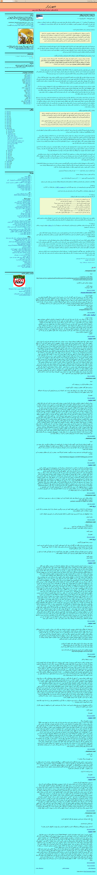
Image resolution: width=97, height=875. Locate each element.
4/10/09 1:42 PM (91, 621)
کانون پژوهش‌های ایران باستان (23, 206)
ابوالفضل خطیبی (90, 315)
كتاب (29, 98)
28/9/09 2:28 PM (91, 462)
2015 (8, 119)
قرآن (29, 196)
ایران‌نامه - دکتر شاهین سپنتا (24, 244)
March (9, 157)
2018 (8, 115)
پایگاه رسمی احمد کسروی (24, 217)
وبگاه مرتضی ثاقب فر (25, 214)
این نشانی (43, 24)
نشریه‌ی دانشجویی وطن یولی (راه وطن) (21, 252)
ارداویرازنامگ (10, 149)
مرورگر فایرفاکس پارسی (24, 295)
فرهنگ (28, 96)
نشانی (89, 191)
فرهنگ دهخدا (21, 25)
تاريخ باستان (27, 79)
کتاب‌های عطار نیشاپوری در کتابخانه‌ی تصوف (20, 230)
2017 (8, 116)
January (10, 160)
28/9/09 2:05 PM (91, 398)
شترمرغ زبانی (27, 290)
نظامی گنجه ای (27, 101)
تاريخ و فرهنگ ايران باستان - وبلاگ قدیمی (21, 250)
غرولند (29, 94)
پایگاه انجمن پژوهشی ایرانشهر (23, 242)
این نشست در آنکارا (60, 187)
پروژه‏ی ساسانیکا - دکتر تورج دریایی (22, 202)
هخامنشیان (28, 102)
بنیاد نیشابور (27, 212)
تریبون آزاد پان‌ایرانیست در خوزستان (22, 255)
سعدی (29, 92)
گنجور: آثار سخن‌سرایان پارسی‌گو (23, 225)
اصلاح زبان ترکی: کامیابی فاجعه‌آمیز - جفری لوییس (19, 222)
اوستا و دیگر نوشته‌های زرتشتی (23, 193)
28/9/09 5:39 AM (91, 312)
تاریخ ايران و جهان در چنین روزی (23, 208)
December (10, 129)
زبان (29, 89)
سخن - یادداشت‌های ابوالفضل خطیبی (22, 239)
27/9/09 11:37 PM (91, 290)
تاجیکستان (28, 78)
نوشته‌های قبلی (91, 868)
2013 (8, 122)
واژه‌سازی (28, 103)
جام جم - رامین (26, 256)
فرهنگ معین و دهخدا (25, 177)
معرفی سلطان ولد (11, 147)
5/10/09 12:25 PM (91, 777)
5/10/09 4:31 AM (91, 749)
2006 (8, 164)
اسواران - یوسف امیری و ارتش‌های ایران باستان (19, 241)
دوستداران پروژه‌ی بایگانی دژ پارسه (14, 142)
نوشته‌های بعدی (39, 868)
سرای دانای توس (26, 261)
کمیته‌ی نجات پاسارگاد (25, 213)
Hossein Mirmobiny (87, 292)
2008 (8, 161)
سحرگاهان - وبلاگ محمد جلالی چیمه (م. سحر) (20, 257)
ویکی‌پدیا (31, 25)
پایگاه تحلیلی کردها (26, 267)
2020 (8, 112)
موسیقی (28, 100)
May (9, 154)
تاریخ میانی (28, 81)
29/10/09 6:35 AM (91, 862)
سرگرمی (28, 91)
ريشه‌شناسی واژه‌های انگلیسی (23, 185)
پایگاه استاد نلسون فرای (12, 143)
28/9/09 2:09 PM (91, 436)
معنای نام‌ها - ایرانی (26, 189)
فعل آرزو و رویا (10, 145)
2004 (8, 167)
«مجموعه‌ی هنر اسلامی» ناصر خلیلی (15, 138)
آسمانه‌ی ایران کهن (26, 247)
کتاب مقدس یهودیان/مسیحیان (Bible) (22, 194)
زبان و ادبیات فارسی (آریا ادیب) (23, 259)
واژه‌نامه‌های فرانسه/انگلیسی (23, 187)
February (10, 158)
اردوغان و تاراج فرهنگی (87, 15)
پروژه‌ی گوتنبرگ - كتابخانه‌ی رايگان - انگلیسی (20, 231)
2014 (8, 120)
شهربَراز (51, 6)
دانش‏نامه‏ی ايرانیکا (26, 200)
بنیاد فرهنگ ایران (26, 210)
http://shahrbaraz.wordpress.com (24, 49)
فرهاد (94, 506)
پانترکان (89, 262)
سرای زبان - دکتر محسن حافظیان (22, 240)
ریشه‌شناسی (27, 87)
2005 (8, 166)
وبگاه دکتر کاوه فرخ (26, 204)
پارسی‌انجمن (27, 292)
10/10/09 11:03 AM (90, 810)
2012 (8, 123)
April (9, 156)
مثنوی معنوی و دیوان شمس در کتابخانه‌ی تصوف (19, 229)
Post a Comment (91, 865)
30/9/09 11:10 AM (91, 493)
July (9, 151)
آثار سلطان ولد (10, 146)
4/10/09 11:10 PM (91, 715)
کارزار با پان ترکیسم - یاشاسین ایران (22, 251)
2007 (8, 163)
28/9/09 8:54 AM (91, 336)
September (10, 134)
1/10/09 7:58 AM (91, 504)
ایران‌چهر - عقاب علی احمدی (24, 265)
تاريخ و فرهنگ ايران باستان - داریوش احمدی (20, 248)
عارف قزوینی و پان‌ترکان (12, 139)
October (10, 132)
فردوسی (28, 95)
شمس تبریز (27, 253)
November (10, 131)
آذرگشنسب (27, 209)
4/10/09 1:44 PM (91, 654)
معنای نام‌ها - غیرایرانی (25, 188)
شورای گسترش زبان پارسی (24, 178)
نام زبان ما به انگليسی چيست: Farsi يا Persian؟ (19, 289)
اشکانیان (28, 75)
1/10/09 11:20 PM (91, 537)
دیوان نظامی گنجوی (11, 135)
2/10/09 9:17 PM (91, 560)
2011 (8, 125)
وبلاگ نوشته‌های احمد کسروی (23, 215)
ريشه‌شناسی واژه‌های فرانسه (23, 186)
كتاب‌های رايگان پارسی (25, 232)
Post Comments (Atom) (89, 871)
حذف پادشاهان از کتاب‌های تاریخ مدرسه (15, 140)
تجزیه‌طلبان (85, 262)
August (9, 150)
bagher (90, 338)
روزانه (81, 262)
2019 (8, 113)
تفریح (29, 84)
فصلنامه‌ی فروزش (26, 264)
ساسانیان (28, 90)
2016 (8, 118)
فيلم (29, 97)
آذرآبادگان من (27, 263)
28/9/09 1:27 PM (91, 376)
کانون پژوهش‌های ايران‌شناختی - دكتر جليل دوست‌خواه (18, 238)
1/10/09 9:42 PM (91, 519)
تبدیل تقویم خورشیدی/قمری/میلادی (22, 207)
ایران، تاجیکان (27, 262)
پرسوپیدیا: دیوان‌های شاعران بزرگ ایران (21, 224)
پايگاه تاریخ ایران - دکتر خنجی (23, 201)
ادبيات (29, 74)
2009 (8, 128)
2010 (8, 126)
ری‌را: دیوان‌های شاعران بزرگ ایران (22, 223)
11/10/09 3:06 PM (91, 829)
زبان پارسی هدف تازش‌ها (24, 291)
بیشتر (32, 26)
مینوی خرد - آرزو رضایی (25, 258)
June (9, 153)
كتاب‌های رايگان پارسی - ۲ (24, 234)
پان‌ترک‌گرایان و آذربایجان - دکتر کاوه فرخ (21, 220)
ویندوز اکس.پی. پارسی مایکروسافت (22, 293)
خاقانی (28, 85)
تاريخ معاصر (27, 80)
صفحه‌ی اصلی (65, 868)
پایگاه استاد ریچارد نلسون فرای (23, 203)
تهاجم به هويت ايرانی (25, 287)
